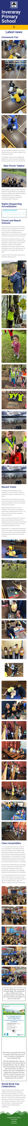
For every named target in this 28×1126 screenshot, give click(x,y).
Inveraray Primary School (11, 16)
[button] (14, 27)
